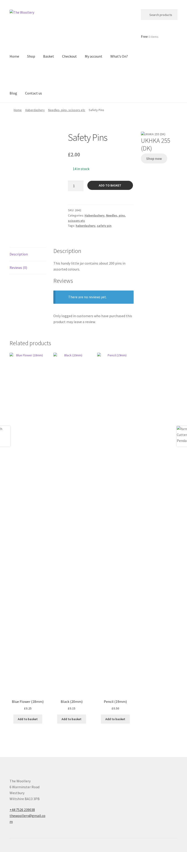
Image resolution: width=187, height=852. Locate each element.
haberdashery (85, 226)
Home (18, 110)
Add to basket (110, 185)
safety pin (104, 226)
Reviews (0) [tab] (18, 267)
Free (149, 36)
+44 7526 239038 (22, 809)
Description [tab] (19, 254)
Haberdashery (35, 110)
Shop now (154, 158)
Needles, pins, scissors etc (66, 110)
